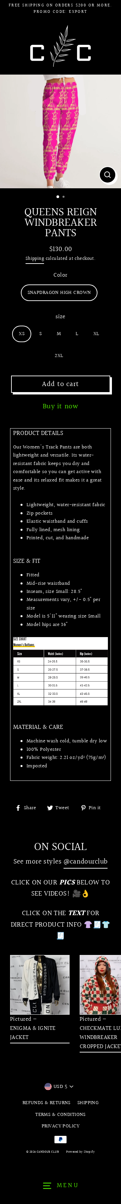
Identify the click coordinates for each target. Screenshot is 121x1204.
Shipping (35, 259)
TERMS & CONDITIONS (60, 1115)
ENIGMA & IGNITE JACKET (32, 1033)
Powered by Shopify (80, 1151)
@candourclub (86, 861)
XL (96, 334)
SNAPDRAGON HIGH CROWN (59, 293)
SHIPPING (87, 1103)
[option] (60, 131)
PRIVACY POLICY (60, 1126)
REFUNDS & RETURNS (47, 1103)
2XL (59, 356)
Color (60, 275)
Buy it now (61, 406)
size (60, 316)
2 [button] (64, 197)
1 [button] (58, 197)
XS (22, 334)
